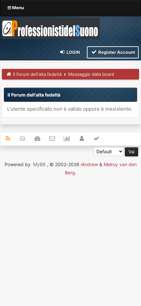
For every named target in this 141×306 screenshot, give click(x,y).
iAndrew (89, 164)
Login (73, 52)
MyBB (39, 164)
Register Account (116, 52)
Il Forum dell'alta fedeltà (37, 74)
